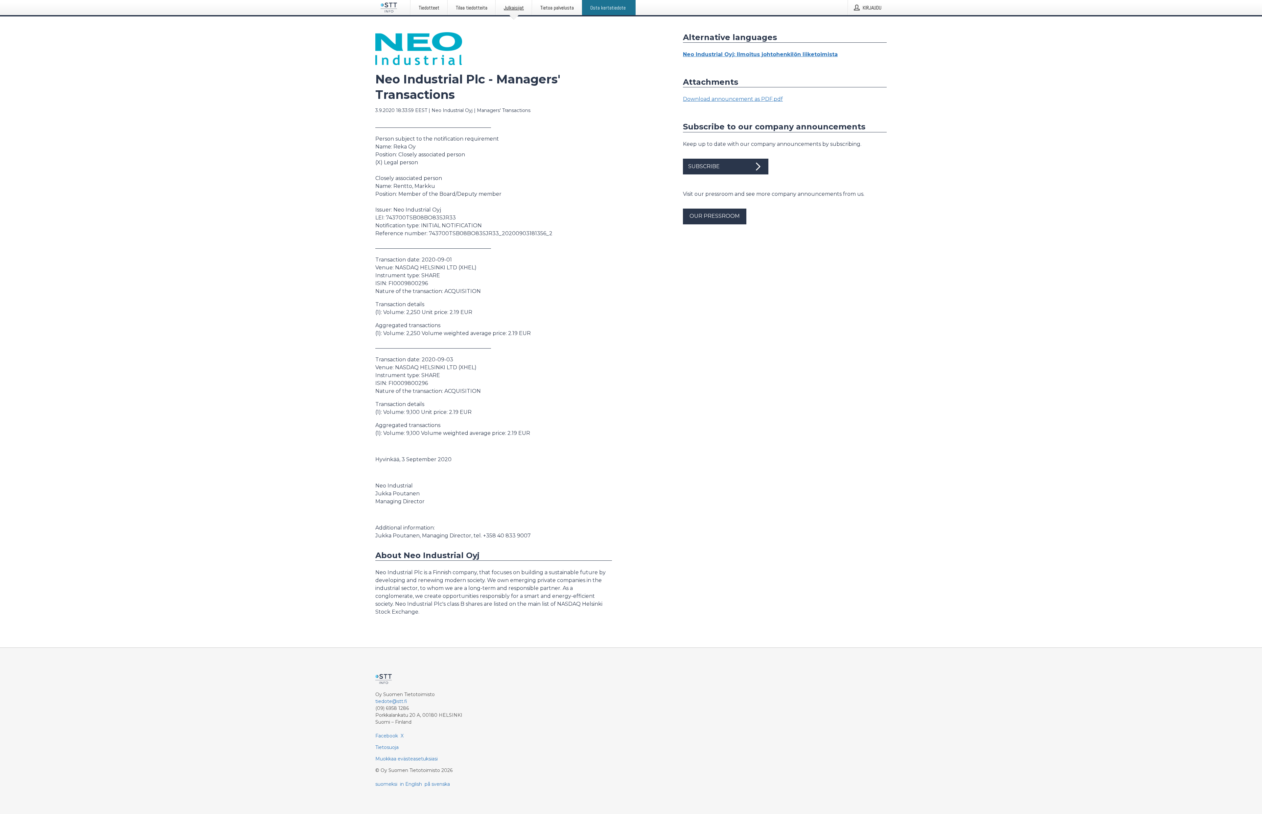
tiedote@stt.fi (391, 701)
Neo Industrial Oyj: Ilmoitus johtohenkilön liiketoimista (760, 54)
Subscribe (704, 166)
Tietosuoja (387, 747)
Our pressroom (714, 216)
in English (411, 784)
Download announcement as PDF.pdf (733, 99)
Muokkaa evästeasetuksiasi (406, 759)
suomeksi (386, 784)
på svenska (437, 784)
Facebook (386, 736)
